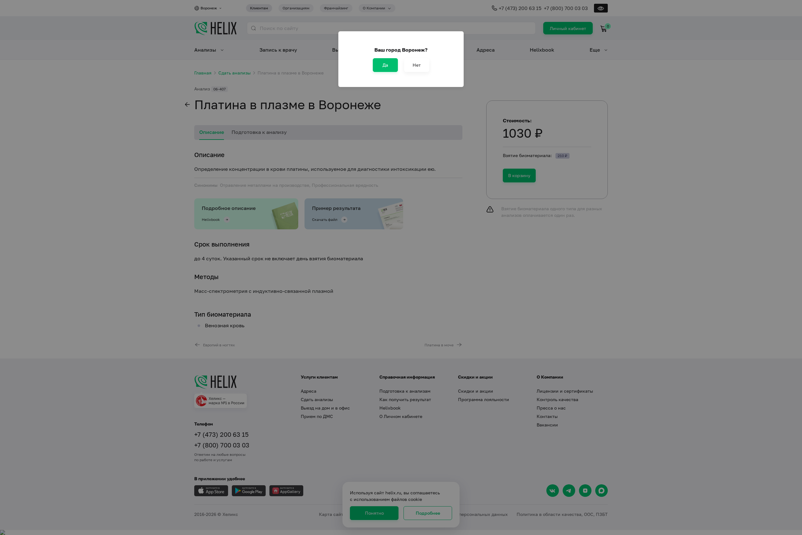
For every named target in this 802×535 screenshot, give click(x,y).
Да (385, 65)
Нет (417, 65)
